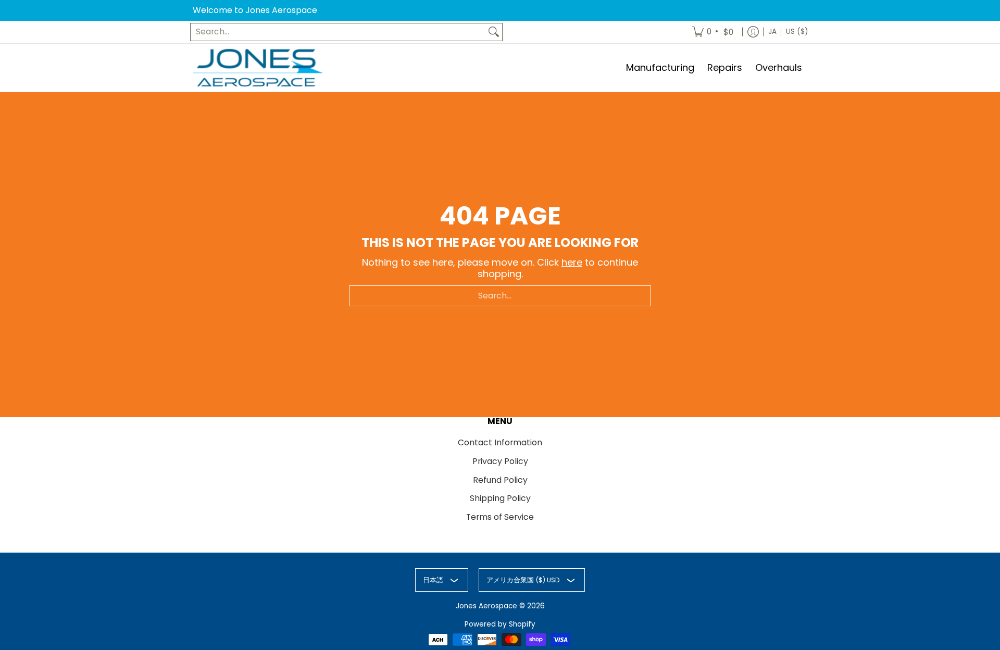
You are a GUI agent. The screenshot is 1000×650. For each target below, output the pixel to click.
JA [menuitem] (772, 31)
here (571, 262)
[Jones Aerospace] (258, 68)
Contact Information (500, 442)
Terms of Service (500, 517)
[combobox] (338, 32)
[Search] (493, 32)
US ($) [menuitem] (797, 31)
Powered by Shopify (500, 624)
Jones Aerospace (486, 606)
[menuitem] (713, 32)
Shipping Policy (500, 498)
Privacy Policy (500, 461)
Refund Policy (500, 480)
